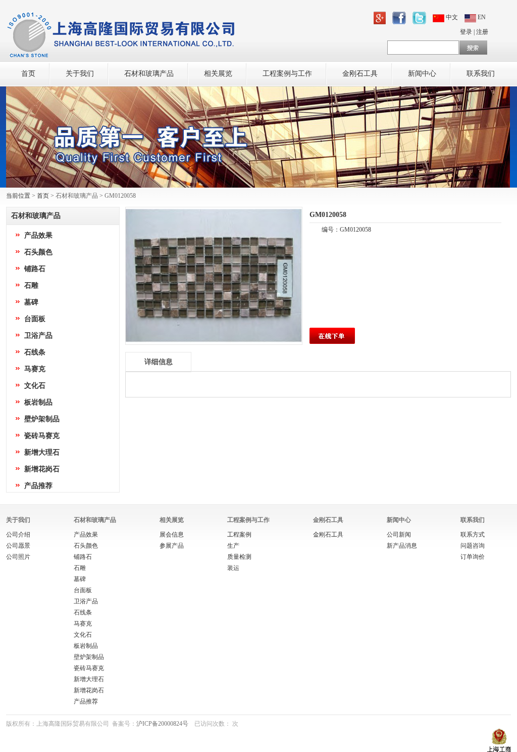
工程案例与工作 (287, 73)
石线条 (34, 352)
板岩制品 (38, 402)
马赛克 (34, 369)
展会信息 (172, 534)
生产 (233, 545)
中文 (451, 17)
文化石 (34, 385)
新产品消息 (402, 545)
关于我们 (80, 73)
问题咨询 (472, 545)
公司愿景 (18, 545)
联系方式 (472, 534)
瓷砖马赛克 (42, 435)
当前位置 (18, 195)
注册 (482, 31)
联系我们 (481, 73)
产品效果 (38, 235)
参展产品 (172, 545)
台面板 (34, 319)
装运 (233, 567)
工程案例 (239, 534)
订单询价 (472, 556)
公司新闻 (399, 534)
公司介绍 (18, 534)
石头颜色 (38, 252)
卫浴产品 (38, 335)
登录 (466, 31)
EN (481, 17)
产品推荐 (38, 486)
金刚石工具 (360, 73)
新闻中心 (422, 73)
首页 (28, 73)
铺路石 (34, 269)
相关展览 (218, 73)
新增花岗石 (42, 469)
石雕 (31, 285)
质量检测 (239, 556)
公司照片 (18, 556)
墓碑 (31, 302)
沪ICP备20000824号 (162, 723)
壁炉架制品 (42, 419)
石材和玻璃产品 (149, 73)
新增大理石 (42, 452)
